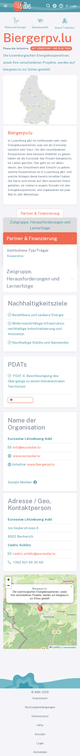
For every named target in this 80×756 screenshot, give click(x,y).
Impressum (40, 698)
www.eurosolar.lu (26, 456)
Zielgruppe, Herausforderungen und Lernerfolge (33, 279)
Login (73, 6)
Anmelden (40, 752)
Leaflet (56, 647)
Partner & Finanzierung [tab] (40, 213)
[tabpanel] (40, 248)
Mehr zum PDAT (22, 400)
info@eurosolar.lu (27, 447)
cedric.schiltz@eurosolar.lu (34, 554)
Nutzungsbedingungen (40, 707)
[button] (40, 608)
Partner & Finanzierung (32, 238)
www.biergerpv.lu (41, 464)
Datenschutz (40, 716)
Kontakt (40, 734)
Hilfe (40, 725)
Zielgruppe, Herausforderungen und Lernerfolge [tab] (40, 225)
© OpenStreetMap (68, 647)
